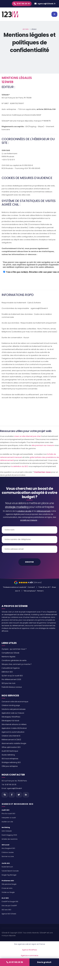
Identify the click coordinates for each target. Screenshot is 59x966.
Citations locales (8, 852)
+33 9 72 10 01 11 (8, 159)
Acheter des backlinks (10, 839)
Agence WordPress (29, 950)
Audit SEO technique (10, 751)
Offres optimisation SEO (11, 747)
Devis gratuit (44, 962)
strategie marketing (17, 507)
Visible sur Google (8, 892)
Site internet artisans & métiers (14, 724)
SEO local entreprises (10, 759)
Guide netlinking (8, 755)
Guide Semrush (7, 867)
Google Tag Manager (9, 875)
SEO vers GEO (6, 910)
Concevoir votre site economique (15, 702)
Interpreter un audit (9, 818)
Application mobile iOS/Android (14, 728)
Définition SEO (7, 672)
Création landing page (11, 705)
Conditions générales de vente (14, 660)
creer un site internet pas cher (27, 436)
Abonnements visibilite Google (14, 743)
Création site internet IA (11, 736)
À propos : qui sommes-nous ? (14, 649)
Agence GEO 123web (9, 914)
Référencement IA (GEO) (11, 740)
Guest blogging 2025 (9, 835)
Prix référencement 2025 (11, 679)
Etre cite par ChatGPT (9, 906)
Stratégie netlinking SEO (11, 762)
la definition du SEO (19, 466)
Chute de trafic (7, 888)
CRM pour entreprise (10, 766)
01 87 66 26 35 (16, 962)
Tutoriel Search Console (10, 871)
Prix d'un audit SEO (8, 814)
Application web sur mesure (13, 713)
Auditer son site (7, 822)
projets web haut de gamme (34, 623)
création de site (24, 511)
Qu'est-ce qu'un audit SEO (12, 676)
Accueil (26, 29)
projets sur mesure (28, 520)
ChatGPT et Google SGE (10, 902)
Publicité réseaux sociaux (12, 687)
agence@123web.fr (47, 3)
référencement (43, 511)
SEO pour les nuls (8, 683)
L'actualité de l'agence (10, 668)
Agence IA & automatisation (13, 732)
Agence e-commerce (29, 955)
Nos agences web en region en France (29, 944)
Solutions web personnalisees (14, 709)
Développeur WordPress (11, 717)
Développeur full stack (10, 721)
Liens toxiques (7, 831)
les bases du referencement (13, 625)
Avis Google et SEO (8, 848)
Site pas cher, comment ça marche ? (17, 664)
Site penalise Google (9, 884)
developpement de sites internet (17, 614)
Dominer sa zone (8, 856)
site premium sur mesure (43, 445)
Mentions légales (8, 657)
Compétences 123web (10, 653)
